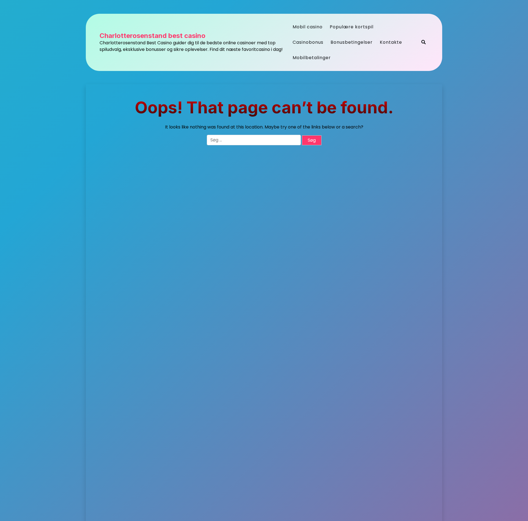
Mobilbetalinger (312, 57)
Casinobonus (308, 42)
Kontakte (391, 42)
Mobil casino (308, 27)
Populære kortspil (351, 27)
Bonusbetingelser (352, 42)
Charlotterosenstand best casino (152, 36)
